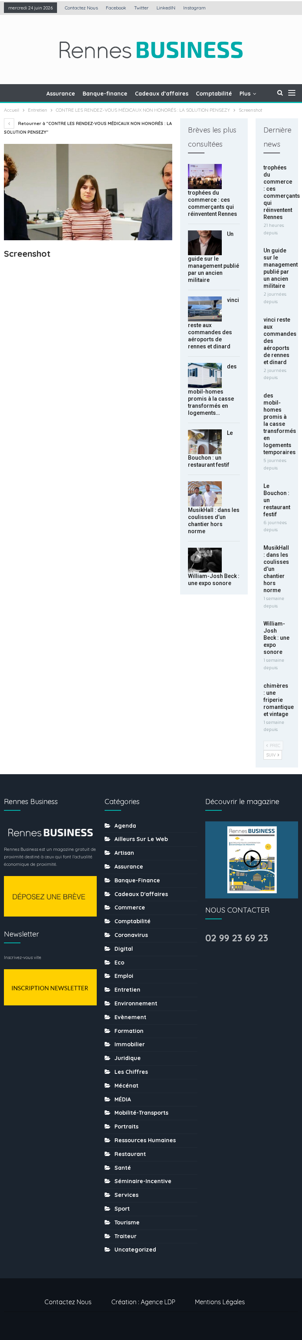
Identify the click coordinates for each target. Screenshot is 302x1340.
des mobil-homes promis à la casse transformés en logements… (212, 389)
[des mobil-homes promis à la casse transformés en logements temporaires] (205, 375)
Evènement (130, 1017)
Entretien (127, 989)
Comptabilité (214, 93)
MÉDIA (122, 1099)
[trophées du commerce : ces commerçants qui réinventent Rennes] (205, 176)
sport (122, 1208)
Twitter (141, 8)
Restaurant (130, 1154)
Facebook (116, 8)
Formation (129, 1030)
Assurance (60, 93)
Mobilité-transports (141, 1112)
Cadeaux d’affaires (161, 93)
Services (126, 1194)
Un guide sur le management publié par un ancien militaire (213, 257)
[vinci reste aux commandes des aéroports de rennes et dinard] (205, 309)
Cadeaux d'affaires (141, 894)
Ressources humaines (145, 1140)
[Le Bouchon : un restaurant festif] (205, 442)
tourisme (127, 1222)
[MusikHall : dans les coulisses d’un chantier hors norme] (205, 493)
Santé (122, 1167)
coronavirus (131, 935)
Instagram (194, 8)
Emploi (123, 975)
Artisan (124, 852)
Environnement (135, 1003)
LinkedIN (166, 8)
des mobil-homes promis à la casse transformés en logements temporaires (279, 423)
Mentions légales (220, 1302)
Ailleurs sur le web (141, 839)
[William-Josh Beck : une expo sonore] (205, 560)
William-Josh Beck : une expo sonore (276, 637)
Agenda (125, 825)
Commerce (129, 907)
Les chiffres (131, 1071)
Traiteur (125, 1236)
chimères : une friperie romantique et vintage (278, 700)
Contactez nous (81, 8)
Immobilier (129, 1044)
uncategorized (135, 1249)
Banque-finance (105, 93)
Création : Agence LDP (143, 1302)
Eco (119, 962)
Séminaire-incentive (142, 1181)
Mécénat (126, 1085)
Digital (123, 948)
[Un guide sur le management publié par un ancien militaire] (205, 243)
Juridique (127, 1058)
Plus (244, 93)
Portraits (126, 1126)
